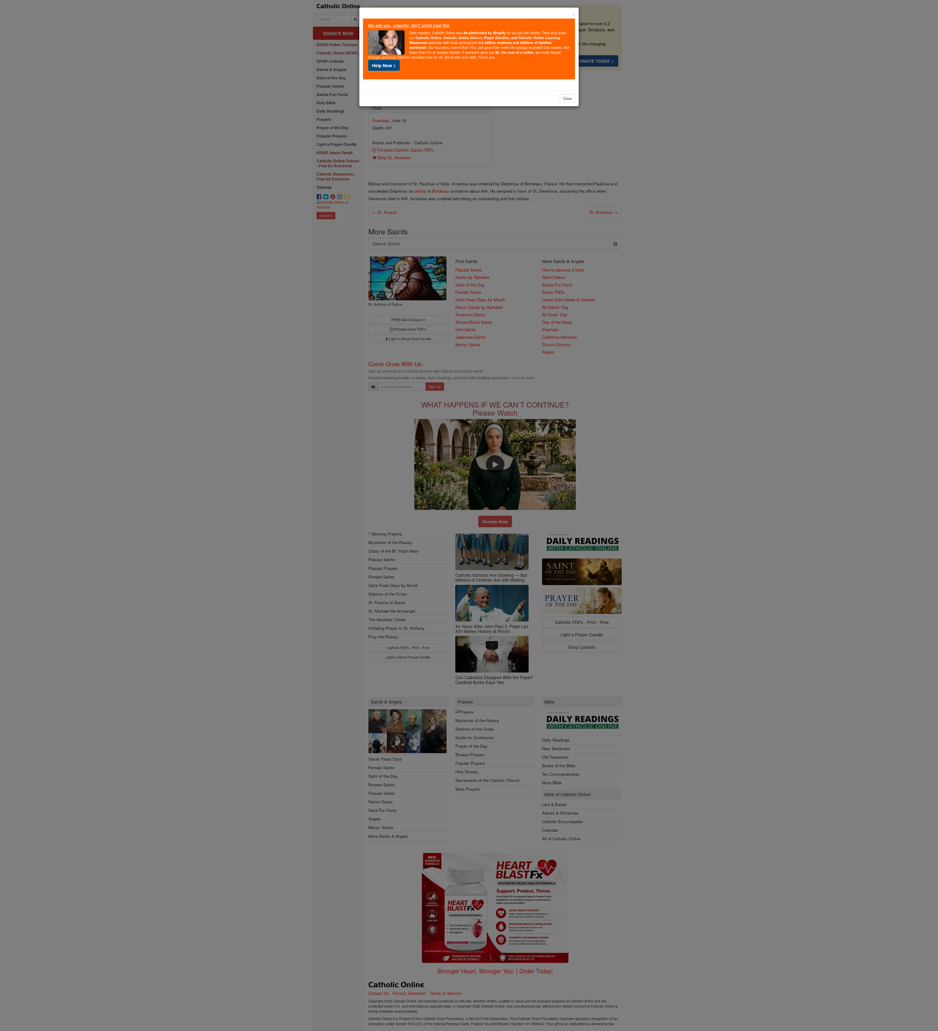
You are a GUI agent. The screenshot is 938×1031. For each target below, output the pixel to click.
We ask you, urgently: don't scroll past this (408, 25)
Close (567, 98)
